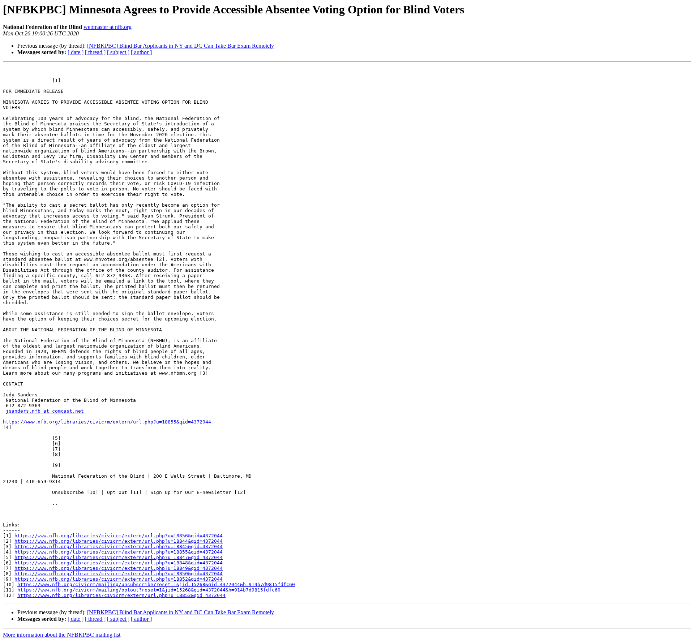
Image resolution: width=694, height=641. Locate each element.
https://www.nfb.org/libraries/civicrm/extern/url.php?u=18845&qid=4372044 (118, 546)
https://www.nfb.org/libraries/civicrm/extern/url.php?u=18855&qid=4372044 (107, 422)
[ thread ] (95, 52)
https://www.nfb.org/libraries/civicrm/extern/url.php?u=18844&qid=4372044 (118, 541)
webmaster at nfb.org (107, 27)
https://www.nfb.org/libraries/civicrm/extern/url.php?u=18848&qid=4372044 (118, 562)
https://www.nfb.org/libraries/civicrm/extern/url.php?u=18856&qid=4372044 (118, 535)
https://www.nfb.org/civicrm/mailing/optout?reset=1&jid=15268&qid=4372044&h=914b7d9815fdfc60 (148, 590)
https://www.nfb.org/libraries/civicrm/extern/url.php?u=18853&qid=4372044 (121, 595)
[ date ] (75, 52)
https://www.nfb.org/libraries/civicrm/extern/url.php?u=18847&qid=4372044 (118, 557)
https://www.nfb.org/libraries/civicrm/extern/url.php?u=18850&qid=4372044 (118, 573)
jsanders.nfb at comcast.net (45, 411)
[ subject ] (118, 52)
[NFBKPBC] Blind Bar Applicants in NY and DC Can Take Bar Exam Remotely (180, 46)
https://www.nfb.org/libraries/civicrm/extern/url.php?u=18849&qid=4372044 (118, 568)
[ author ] (141, 52)
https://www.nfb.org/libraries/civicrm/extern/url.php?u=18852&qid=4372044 (118, 579)
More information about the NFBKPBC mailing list (61, 635)
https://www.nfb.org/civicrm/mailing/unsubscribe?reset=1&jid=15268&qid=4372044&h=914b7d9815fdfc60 (156, 584)
